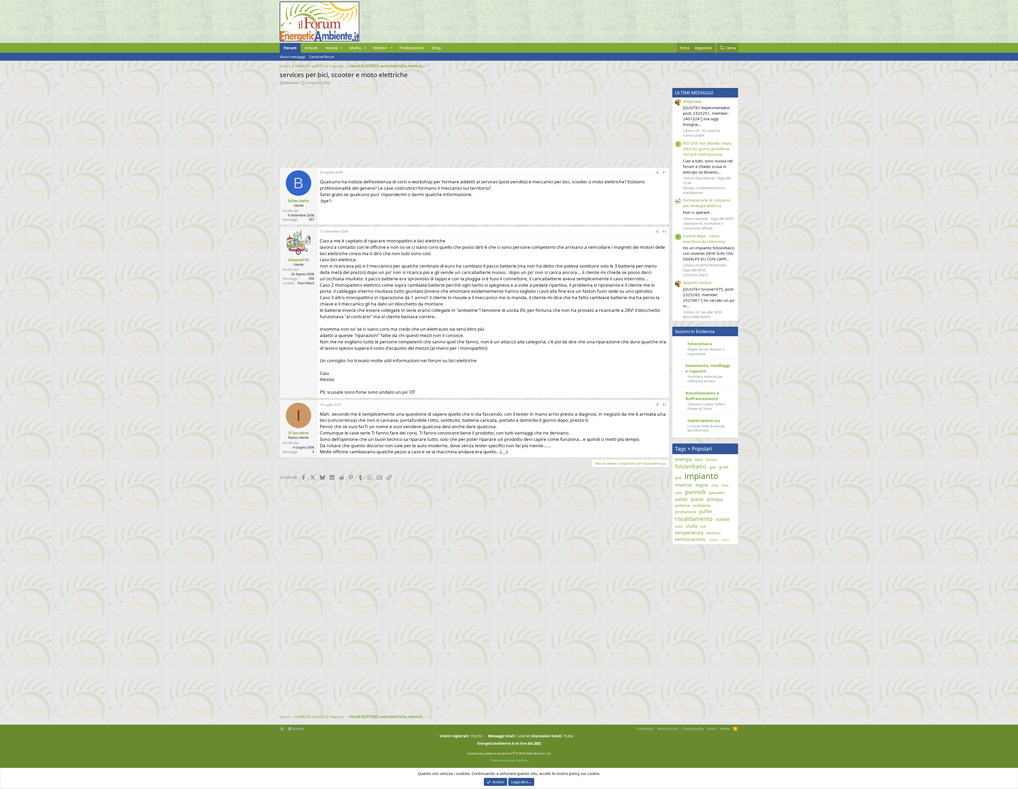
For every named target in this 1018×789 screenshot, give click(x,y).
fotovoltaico (690, 466)
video (725, 540)
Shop (436, 47)
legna (702, 485)
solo (679, 526)
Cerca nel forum (321, 56)
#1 (664, 172)
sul (703, 526)
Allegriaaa (692, 101)
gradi (724, 466)
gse (678, 477)
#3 (664, 404)
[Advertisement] (439, 125)
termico (714, 532)
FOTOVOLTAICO (695, 275)
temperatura (689, 532)
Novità (331, 47)
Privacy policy (693, 728)
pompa (715, 499)
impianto (701, 476)
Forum (290, 47)
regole (713, 540)
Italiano (298, 728)
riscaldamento (694, 518)
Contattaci (645, 728)
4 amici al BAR (693, 135)
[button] (341, 48)
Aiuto (711, 728)
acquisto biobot (697, 282)
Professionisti (411, 47)
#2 (664, 231)
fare (698, 459)
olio (678, 492)
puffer (706, 511)
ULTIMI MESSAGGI (694, 93)
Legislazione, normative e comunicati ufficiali (703, 226)
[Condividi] (657, 173)
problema (701, 505)
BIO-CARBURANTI (697, 316)
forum (711, 459)
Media (355, 47)
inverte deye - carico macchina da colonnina (704, 238)
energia (683, 459)
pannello (717, 492)
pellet (681, 499)
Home (725, 728)
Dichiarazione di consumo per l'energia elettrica (706, 202)
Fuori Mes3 (306, 283)
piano (697, 499)
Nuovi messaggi (292, 56)
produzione (685, 511)
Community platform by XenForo (509, 753)
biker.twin (291, 82)
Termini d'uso (667, 728)
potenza (682, 505)
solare (723, 519)
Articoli (311, 47)
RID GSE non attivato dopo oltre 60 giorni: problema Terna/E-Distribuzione (707, 148)
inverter (683, 485)
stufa (691, 526)
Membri (380, 47)
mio (725, 485)
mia (714, 485)
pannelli (695, 492)
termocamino (690, 539)
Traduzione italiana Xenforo (509, 760)
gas (712, 466)
